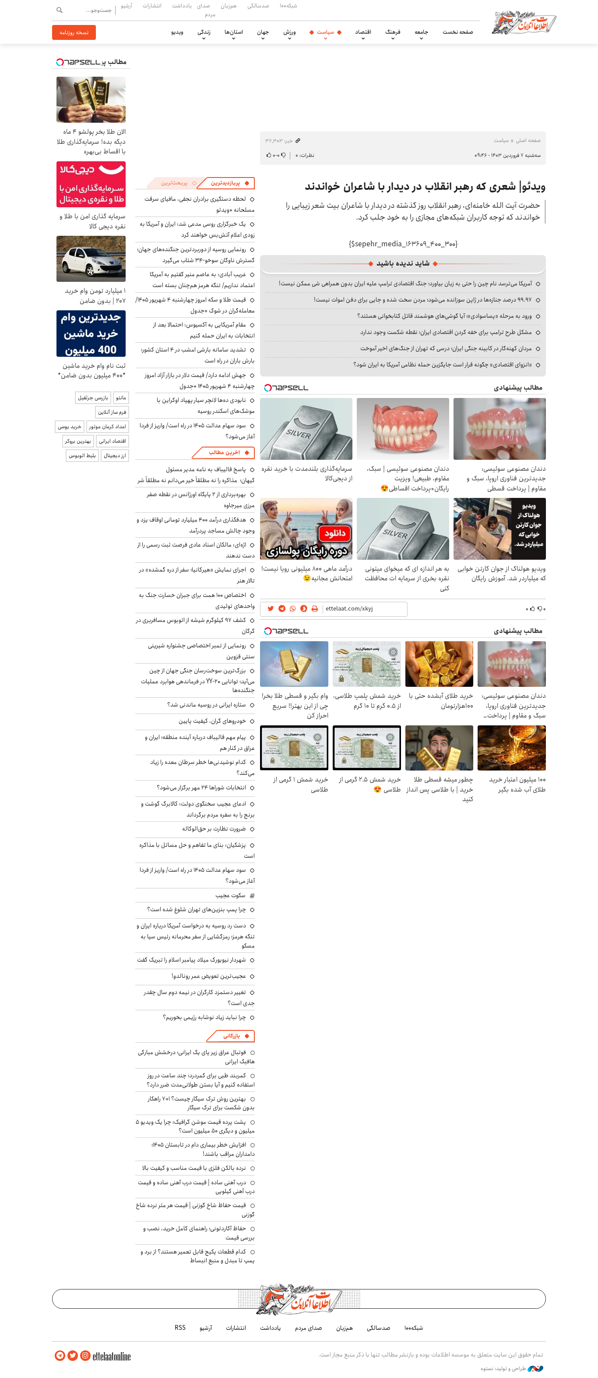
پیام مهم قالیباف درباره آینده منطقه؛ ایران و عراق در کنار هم (200, 742)
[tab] (230, 183)
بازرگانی (231, 1036)
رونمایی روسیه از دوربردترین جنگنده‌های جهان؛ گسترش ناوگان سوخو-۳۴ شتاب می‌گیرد (196, 255)
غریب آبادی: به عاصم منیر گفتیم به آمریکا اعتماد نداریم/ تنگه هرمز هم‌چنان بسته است (202, 280)
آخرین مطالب (224, 452)
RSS (180, 1328)
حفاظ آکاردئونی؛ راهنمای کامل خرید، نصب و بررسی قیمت (199, 1233)
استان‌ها (234, 32)
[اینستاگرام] (85, 1355)
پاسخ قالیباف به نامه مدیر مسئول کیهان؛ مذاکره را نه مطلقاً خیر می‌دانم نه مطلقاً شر (196, 475)
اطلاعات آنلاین (524, 22)
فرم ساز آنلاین (112, 412)
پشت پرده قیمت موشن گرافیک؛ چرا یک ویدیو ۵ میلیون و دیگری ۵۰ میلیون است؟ (195, 1126)
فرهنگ (393, 32)
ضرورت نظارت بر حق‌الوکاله (214, 829)
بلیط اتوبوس (82, 455)
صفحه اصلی (528, 140)
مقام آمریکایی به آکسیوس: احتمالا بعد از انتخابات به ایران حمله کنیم (204, 330)
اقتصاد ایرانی (112, 441)
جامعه (422, 32)
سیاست (325, 32)
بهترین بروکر (78, 441)
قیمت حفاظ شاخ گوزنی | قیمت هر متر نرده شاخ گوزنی (195, 1209)
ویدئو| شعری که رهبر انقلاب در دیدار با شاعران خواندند (425, 186)
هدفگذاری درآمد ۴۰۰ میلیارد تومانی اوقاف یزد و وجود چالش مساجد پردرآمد (196, 525)
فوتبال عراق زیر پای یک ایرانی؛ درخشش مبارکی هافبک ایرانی (196, 1057)
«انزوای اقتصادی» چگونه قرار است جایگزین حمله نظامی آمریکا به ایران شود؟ (442, 364)
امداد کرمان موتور (107, 427)
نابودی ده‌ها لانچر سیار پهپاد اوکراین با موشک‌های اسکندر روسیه (206, 405)
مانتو (121, 398)
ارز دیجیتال (115, 455)
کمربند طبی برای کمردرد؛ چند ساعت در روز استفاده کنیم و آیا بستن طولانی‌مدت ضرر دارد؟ (201, 1080)
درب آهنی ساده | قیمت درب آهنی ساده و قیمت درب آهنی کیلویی (196, 1187)
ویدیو (177, 32)
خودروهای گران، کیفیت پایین (212, 721)
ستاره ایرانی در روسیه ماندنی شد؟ (206, 705)
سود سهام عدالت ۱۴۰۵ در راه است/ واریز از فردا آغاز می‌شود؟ (197, 431)
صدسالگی (258, 5)
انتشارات (152, 5)
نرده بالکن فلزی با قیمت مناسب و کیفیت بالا (194, 1168)
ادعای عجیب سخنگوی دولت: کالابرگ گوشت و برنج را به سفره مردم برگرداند (198, 809)
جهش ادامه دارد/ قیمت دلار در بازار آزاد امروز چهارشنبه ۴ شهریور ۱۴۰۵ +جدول (200, 380)
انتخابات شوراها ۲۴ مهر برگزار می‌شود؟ (201, 787)
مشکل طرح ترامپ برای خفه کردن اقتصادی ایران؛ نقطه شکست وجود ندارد (446, 332)
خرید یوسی (69, 427)
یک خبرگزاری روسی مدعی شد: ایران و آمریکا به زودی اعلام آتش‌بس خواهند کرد (197, 229)
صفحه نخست (458, 32)
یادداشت (182, 5)
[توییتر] (72, 1355)
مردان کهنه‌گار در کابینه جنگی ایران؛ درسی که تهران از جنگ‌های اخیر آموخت (446, 348)
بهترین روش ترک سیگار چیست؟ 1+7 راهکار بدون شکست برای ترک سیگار (201, 1103)
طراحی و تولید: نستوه (504, 1369)
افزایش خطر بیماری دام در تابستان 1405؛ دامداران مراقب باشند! (203, 1149)
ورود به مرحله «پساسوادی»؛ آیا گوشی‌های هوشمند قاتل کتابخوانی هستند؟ (444, 316)
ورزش (289, 32)
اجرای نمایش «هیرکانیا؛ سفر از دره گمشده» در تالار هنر (197, 575)
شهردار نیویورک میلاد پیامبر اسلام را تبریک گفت (191, 960)
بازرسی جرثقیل (93, 398)
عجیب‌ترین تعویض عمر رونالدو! (209, 976)
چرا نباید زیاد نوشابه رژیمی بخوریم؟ (204, 1017)
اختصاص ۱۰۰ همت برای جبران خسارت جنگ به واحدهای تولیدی (197, 600)
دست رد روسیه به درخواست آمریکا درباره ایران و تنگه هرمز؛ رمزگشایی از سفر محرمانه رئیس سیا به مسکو (196, 935)
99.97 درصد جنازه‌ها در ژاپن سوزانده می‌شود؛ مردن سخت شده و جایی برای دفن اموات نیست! (423, 300)
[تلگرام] (60, 1355)
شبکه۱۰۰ (288, 5)
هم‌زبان (229, 5)
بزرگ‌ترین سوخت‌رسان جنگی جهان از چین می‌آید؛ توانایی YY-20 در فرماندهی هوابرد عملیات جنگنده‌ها (198, 680)
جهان (263, 32)
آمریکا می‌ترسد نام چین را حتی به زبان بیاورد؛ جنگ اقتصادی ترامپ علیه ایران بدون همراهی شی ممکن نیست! (405, 283)
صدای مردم (206, 9)
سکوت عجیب (230, 895)
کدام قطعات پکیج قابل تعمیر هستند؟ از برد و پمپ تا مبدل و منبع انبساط (198, 1256)
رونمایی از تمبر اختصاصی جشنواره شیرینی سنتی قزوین (201, 651)
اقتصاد (363, 32)
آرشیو (126, 5)
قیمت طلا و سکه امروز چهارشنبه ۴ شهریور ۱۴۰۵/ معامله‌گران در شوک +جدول (195, 305)
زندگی (204, 32)
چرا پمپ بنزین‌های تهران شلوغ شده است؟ (196, 909)
